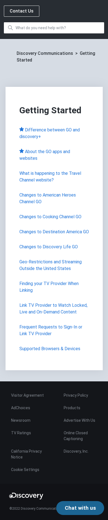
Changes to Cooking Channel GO (50, 216)
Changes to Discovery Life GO (48, 246)
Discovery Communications (45, 53)
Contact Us (22, 11)
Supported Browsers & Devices (49, 348)
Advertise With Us (79, 420)
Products (72, 408)
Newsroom (20, 420)
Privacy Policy (76, 395)
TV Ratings (21, 433)
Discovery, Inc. (76, 451)
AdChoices (20, 408)
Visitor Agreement (27, 395)
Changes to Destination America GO (54, 231)
